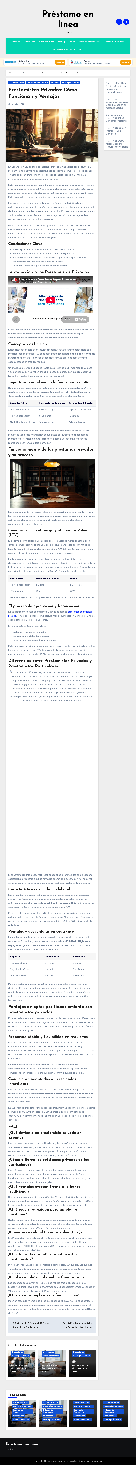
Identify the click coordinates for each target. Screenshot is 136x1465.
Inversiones (29, 42)
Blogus (81, 1461)
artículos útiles (46, 42)
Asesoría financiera (114, 42)
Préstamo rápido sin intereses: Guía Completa (116, 131)
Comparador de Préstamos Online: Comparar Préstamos (116, 118)
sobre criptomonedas (89, 42)
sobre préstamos (66, 42)
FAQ (81, 50)
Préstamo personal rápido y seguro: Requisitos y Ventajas (117, 144)
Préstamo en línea (23, 1444)
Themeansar (96, 1461)
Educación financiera (64, 50)
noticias (16, 42)
